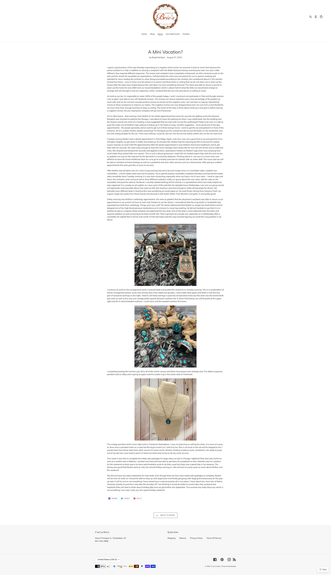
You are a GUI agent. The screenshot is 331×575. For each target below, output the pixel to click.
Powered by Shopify (229, 566)
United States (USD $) (107, 559)
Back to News (167, 515)
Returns (182, 538)
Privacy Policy (196, 538)
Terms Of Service (213, 538)
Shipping (171, 538)
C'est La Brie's (216, 566)
